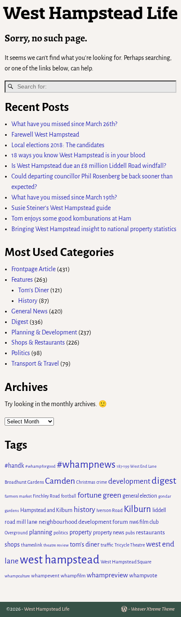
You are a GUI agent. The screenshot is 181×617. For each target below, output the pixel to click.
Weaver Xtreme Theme (153, 609)
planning (40, 532)
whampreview (107, 575)
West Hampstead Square (126, 562)
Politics (20, 353)
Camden (60, 480)
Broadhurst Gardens (24, 482)
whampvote (143, 576)
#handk (14, 466)
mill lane (26, 522)
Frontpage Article (33, 269)
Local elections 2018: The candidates (57, 145)
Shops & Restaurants (38, 342)
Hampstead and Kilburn (46, 510)
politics (60, 532)
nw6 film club (144, 522)
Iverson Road (109, 510)
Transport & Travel (35, 363)
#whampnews (86, 464)
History (27, 300)
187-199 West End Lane (137, 466)
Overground (16, 533)
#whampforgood (40, 466)
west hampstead (59, 560)
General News (29, 311)
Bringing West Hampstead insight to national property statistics (93, 229)
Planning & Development (44, 332)
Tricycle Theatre (129, 545)
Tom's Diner (33, 290)
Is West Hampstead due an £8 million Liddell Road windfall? (88, 165)
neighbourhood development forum (83, 522)
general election (139, 496)
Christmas (85, 482)
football (68, 496)
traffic (107, 545)
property (80, 532)
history (84, 510)
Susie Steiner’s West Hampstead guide (61, 208)
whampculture (17, 576)
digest (164, 481)
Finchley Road (46, 496)
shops (12, 544)
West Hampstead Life (46, 609)
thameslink (31, 545)
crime (101, 482)
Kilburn (137, 509)
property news (108, 533)
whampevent (45, 576)
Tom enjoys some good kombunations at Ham (71, 218)
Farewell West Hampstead (45, 134)
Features (22, 279)
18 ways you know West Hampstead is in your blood (78, 155)
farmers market (18, 496)
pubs (130, 533)
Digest (19, 321)
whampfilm (73, 576)
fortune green (99, 495)
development (129, 481)
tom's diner (84, 544)
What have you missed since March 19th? (64, 197)
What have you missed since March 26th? (64, 124)
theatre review (56, 545)
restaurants (150, 532)
